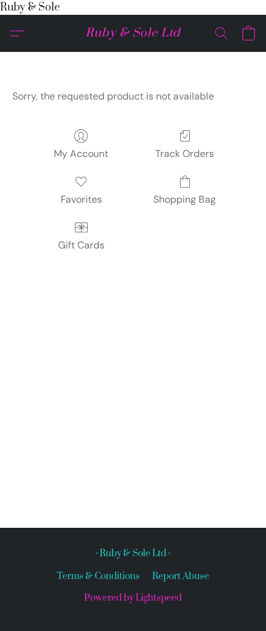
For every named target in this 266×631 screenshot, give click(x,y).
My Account (81, 153)
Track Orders (184, 153)
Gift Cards (81, 245)
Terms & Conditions (98, 576)
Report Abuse (180, 576)
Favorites (81, 199)
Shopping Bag (184, 199)
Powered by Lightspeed (133, 598)
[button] (133, 33)
